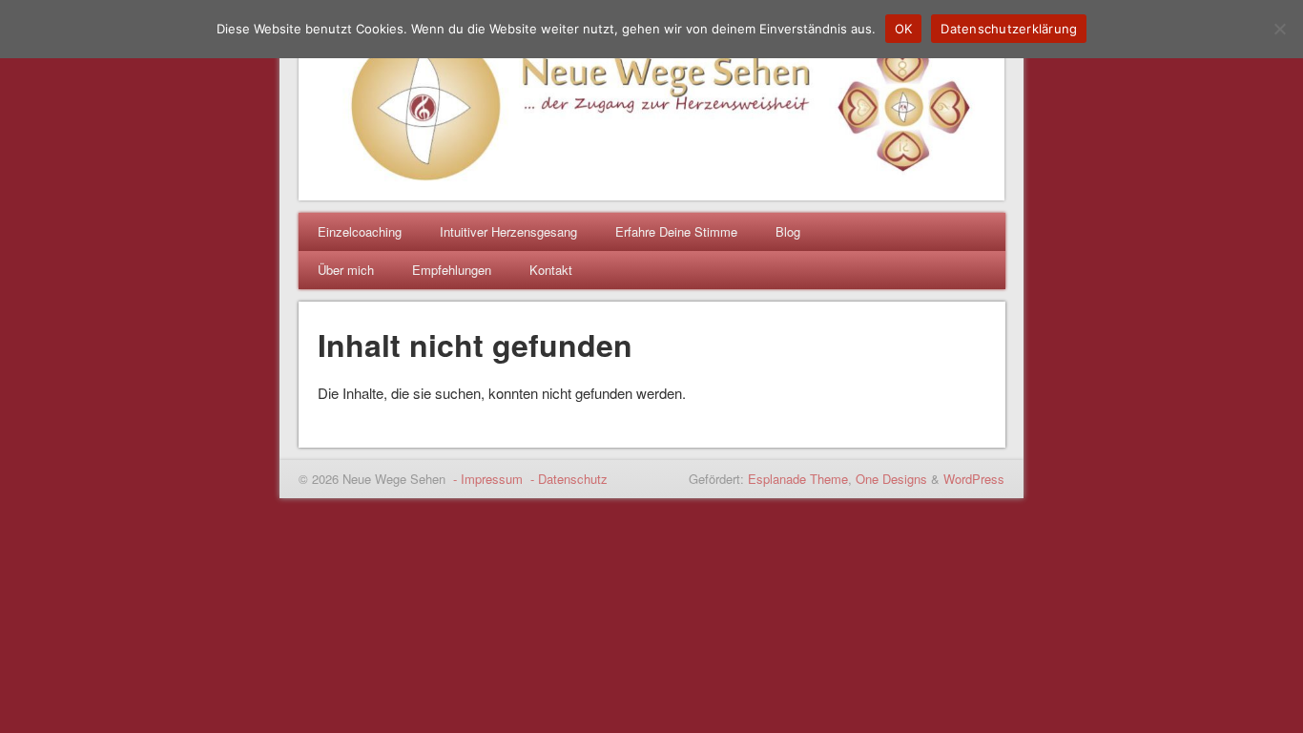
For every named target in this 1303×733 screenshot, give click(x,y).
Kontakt (550, 270)
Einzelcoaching (360, 231)
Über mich (346, 270)
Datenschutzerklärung (1009, 28)
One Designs (891, 479)
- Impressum (486, 479)
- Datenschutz (567, 479)
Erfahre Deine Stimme (676, 231)
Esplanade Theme (798, 479)
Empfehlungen (451, 270)
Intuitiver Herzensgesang (508, 231)
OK (904, 28)
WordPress (973, 479)
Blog (788, 231)
